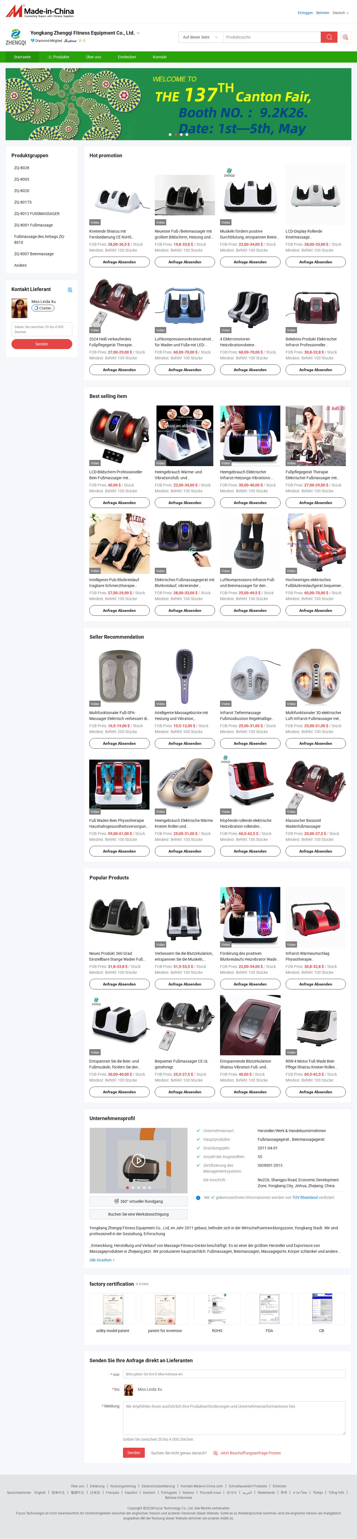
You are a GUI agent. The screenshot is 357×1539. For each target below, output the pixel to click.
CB (321, 1330)
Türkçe (318, 1492)
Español (131, 1492)
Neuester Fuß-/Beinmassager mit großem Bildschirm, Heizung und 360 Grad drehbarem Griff (183, 236)
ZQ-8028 (21, 167)
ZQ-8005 (21, 179)
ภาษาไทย (300, 1492)
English (40, 1492)
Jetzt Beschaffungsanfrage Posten (247, 1453)
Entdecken (127, 56)
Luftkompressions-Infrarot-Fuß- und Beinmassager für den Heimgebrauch (247, 585)
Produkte (61, 56)
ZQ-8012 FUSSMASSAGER (37, 213)
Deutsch (149, 1492)
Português (169, 1492)
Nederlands (266, 1492)
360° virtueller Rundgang (141, 1201)
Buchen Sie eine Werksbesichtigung (138, 1214)
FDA (269, 1330)
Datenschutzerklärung (158, 1486)
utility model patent (112, 1330)
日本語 (95, 1492)
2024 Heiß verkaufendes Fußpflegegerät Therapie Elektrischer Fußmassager (111, 344)
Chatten (45, 308)
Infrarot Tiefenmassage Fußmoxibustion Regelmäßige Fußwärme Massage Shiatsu (245, 718)
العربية (247, 1492)
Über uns (93, 56)
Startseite (22, 56)
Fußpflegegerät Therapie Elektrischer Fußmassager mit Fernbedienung (311, 477)
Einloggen (305, 12)
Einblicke (279, 1486)
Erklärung (97, 1486)
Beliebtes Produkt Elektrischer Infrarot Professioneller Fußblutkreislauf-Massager (311, 344)
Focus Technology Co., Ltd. (173, 1508)
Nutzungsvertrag (123, 1486)
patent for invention (165, 1330)
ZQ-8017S (23, 202)
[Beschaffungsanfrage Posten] (345, 37)
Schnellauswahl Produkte (248, 1486)
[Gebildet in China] (41, 11)
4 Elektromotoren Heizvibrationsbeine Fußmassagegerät (237, 344)
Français (112, 1492)
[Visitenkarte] (70, 289)
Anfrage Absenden (119, 262)
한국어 (232, 1492)
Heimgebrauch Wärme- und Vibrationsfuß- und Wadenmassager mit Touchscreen (184, 477)
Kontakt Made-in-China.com (202, 1486)
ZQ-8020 (21, 190)
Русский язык (210, 1492)
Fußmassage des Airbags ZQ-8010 (39, 239)
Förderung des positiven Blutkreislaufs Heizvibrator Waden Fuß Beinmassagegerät (249, 959)
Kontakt (160, 56)
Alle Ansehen (101, 1260)
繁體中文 (77, 1492)
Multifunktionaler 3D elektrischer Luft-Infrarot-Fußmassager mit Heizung (313, 718)
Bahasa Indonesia (178, 1497)
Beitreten (322, 12)
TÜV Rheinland (305, 1197)
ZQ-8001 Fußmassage (33, 225)
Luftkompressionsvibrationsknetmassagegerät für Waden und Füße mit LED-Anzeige (195, 344)
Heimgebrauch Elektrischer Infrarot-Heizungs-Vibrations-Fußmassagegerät (245, 477)
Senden (133, 1452)
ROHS (217, 1330)
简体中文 (58, 1492)
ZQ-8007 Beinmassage (34, 253)
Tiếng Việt (336, 1492)
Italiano (188, 1492)
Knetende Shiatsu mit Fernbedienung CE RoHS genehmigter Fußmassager (112, 236)
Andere (20, 265)
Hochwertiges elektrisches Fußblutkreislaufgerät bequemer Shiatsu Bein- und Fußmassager (313, 585)
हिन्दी (284, 1492)
